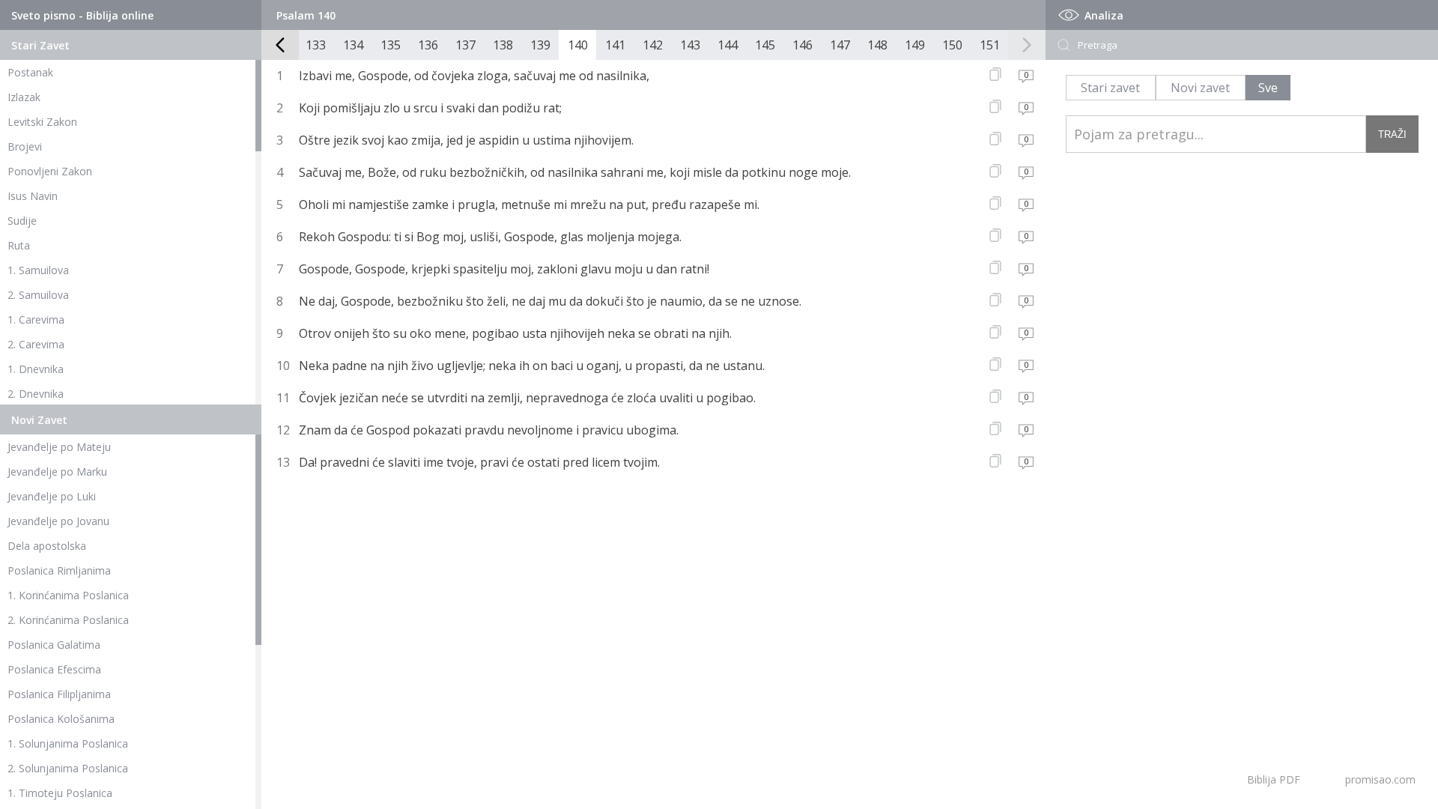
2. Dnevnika (35, 394)
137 (465, 45)
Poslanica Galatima (53, 644)
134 (353, 45)
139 (540, 45)
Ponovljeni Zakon (49, 171)
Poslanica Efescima (54, 669)
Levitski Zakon (42, 122)
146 (802, 45)
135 (390, 45)
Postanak (30, 72)
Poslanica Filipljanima (59, 694)
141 (615, 45)
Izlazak (23, 97)
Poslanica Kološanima (61, 719)
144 (728, 45)
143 (690, 45)
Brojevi (24, 146)
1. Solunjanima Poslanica (67, 743)
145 (765, 45)
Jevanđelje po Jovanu (58, 521)
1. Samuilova (38, 270)
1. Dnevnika (35, 369)
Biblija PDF (1273, 779)
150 (952, 45)
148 (877, 45)
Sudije (22, 220)
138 (503, 45)
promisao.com (1380, 779)
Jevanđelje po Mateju (59, 447)
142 (653, 45)
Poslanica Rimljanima (59, 570)
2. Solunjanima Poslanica (67, 768)
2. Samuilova (38, 295)
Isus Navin (32, 196)
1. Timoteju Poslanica (59, 793)
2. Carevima (35, 344)
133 (316, 45)
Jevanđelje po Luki (51, 496)
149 (915, 45)
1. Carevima (35, 319)
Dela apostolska (46, 546)
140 (578, 45)
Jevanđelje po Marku (57, 471)
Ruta (18, 245)
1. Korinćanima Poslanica (68, 595)
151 (990, 45)
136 (428, 45)
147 (840, 45)
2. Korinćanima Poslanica (68, 620)
